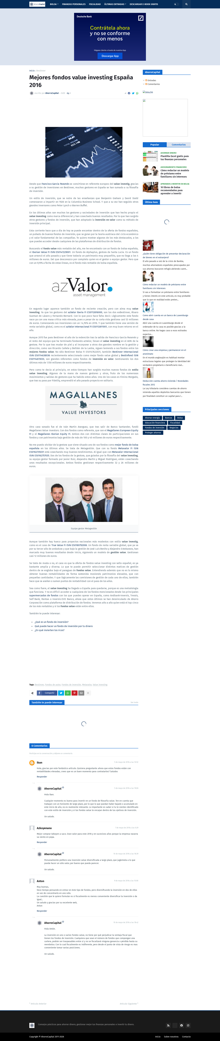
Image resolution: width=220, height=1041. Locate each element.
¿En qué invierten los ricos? (49, 630)
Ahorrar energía (152, 418)
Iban (39, 762)
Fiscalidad (175, 422)
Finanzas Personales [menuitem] (73, 4)
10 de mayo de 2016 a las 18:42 (125, 922)
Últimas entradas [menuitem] (114, 4)
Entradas (151, 80)
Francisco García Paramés (55, 183)
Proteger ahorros (153, 432)
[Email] (81, 693)
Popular (154, 144)
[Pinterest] (75, 693)
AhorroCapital (52, 788)
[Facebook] (129, 93)
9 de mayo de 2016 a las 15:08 (126, 881)
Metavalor (87, 685)
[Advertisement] (83, 658)
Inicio (32, 71)
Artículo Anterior (38, 1004)
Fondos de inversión (71, 685)
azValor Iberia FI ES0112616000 (85, 312)
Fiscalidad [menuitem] (95, 4)
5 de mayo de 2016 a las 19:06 (126, 788)
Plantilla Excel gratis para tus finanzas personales (175, 158)
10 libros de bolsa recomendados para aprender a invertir (172, 190)
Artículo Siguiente (128, 1004)
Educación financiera (155, 422)
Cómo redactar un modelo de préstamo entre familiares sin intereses (175, 173)
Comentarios (153, 84)
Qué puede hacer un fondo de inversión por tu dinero (64, 626)
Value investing (100, 685)
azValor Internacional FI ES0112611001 (86, 326)
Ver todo (134, 702)
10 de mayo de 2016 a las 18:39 (125, 854)
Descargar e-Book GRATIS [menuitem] (144, 4)
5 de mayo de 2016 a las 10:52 (126, 762)
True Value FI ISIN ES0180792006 (69, 545)
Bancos (168, 418)
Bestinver (40, 71)
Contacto (186, 1036)
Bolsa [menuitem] (53, 4)
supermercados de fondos (43, 595)
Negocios (174, 427)
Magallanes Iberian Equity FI (54, 434)
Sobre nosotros (171, 1036)
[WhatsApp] (137, 93)
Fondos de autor (52, 685)
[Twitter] (133, 93)
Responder (42, 776)
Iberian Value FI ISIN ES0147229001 (51, 252)
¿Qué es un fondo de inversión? (51, 622)
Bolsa (180, 418)
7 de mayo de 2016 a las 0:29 (126, 828)
